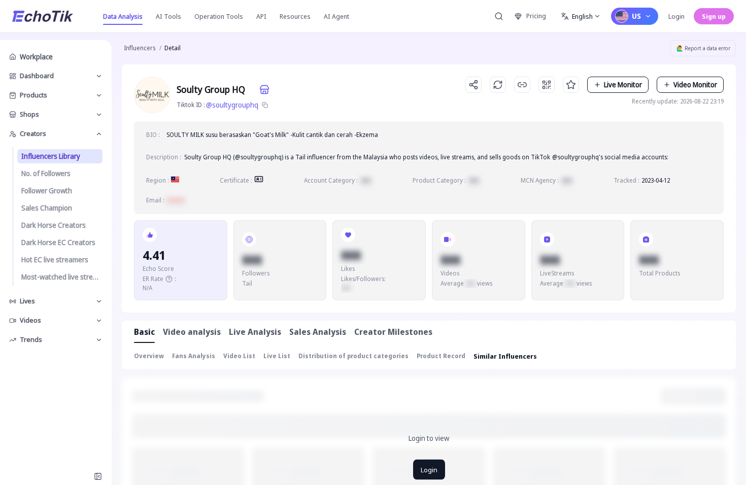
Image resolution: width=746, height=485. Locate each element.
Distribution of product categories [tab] (353, 356)
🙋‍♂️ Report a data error (703, 48)
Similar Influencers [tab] (505, 356)
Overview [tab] (149, 356)
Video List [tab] (239, 356)
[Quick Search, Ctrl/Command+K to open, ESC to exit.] (499, 16)
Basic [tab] (144, 331)
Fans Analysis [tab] (193, 356)
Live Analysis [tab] (255, 331)
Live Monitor (623, 84)
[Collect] (571, 85)
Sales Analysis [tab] (317, 331)
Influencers (139, 48)
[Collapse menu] (98, 476)
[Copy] (264, 105)
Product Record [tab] (441, 356)
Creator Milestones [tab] (393, 331)
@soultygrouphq (232, 105)
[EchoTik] (42, 16)
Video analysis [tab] (192, 331)
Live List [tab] (276, 356)
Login (676, 16)
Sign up (714, 16)
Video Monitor (695, 84)
